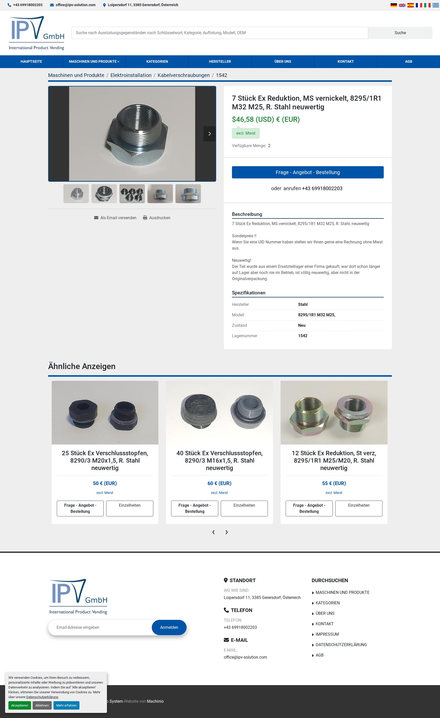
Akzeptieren (19, 705)
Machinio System (107, 701)
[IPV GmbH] (78, 596)
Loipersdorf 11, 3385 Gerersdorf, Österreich (143, 5)
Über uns (282, 61)
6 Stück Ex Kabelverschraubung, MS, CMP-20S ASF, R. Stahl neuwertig (334, 461)
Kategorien (157, 61)
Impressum (327, 634)
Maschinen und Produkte (93, 61)
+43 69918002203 (28, 5)
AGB (408, 61)
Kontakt (346, 61)
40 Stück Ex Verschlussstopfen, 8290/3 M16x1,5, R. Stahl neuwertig (105, 461)
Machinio (155, 701)
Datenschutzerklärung (42, 697)
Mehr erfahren (66, 705)
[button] (94, 61)
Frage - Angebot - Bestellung (308, 172)
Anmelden (169, 627)
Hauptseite (31, 61)
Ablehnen (42, 705)
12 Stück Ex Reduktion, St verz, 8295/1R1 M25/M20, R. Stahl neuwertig (219, 461)
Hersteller (220, 61)
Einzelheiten (130, 505)
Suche (400, 32)
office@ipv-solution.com (75, 5)
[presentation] (213, 531)
